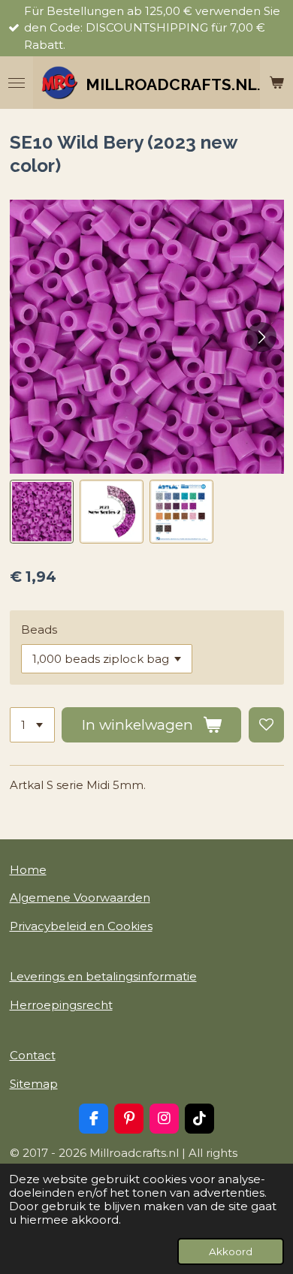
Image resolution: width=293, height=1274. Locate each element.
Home (28, 870)
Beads (39, 629)
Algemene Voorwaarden (80, 897)
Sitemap (34, 1084)
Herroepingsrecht (61, 1005)
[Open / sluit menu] (16, 82)
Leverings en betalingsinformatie (103, 976)
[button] (42, 512)
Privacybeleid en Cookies (81, 926)
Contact (33, 1055)
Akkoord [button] (230, 1251)
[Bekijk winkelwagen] (276, 82)
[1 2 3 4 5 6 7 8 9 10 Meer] (32, 724)
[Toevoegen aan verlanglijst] (266, 724)
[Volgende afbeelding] (261, 337)
